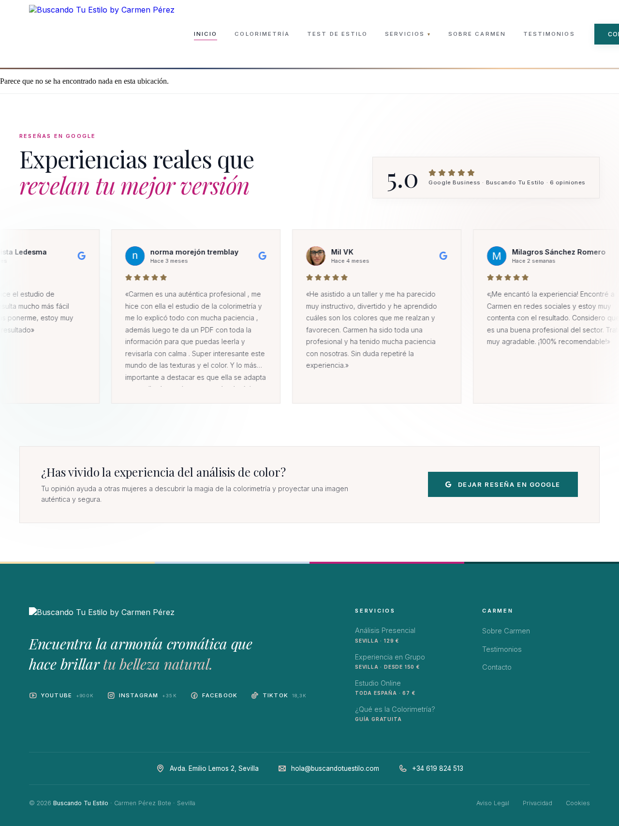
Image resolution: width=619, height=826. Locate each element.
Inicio (205, 33)
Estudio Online (385, 687)
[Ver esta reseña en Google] (50, 256)
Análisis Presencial (385, 634)
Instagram (148, 695)
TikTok (285, 695)
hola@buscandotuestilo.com (335, 768)
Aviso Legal (492, 803)
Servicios (408, 33)
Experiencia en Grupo (390, 661)
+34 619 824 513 (437, 768)
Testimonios (549, 33)
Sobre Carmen (477, 33)
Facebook (219, 695)
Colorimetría (262, 33)
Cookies (578, 803)
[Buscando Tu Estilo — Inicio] (102, 34)
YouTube (67, 695)
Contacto (497, 667)
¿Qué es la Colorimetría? (395, 713)
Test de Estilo (337, 33)
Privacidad (537, 803)
